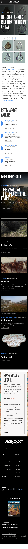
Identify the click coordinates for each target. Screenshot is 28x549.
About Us (4, 458)
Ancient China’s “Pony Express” (13, 137)
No (6, 428)
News (2, 12)
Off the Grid (18, 465)
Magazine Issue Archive (10, 527)
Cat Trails (7, 149)
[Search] (2, 449)
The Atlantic (10, 69)
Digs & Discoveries (20, 462)
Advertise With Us (6, 465)
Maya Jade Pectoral (6, 357)
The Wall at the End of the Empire (13, 194)
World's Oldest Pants (8, 100)
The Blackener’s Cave (7, 245)
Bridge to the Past (10, 162)
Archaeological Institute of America (13, 410)
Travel (3, 480)
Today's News (4, 476)
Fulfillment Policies (7, 469)
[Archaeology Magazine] (14, 444)
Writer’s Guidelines (7, 462)
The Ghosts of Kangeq (7, 320)
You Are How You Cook (11, 124)
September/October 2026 (14, 498)
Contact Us (4, 487)
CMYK (16, 538)
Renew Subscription (9, 524)
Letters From (18, 473)
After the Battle (5, 282)
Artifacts (17, 476)
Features (17, 458)
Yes (7, 426)
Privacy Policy (3, 490)
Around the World (19, 469)
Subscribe (5, 522)
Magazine (12, 407)
